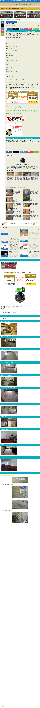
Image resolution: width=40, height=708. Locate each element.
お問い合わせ (29, 6)
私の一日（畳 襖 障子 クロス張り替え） (14, 187)
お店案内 (10, 6)
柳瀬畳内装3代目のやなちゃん (23, 164)
